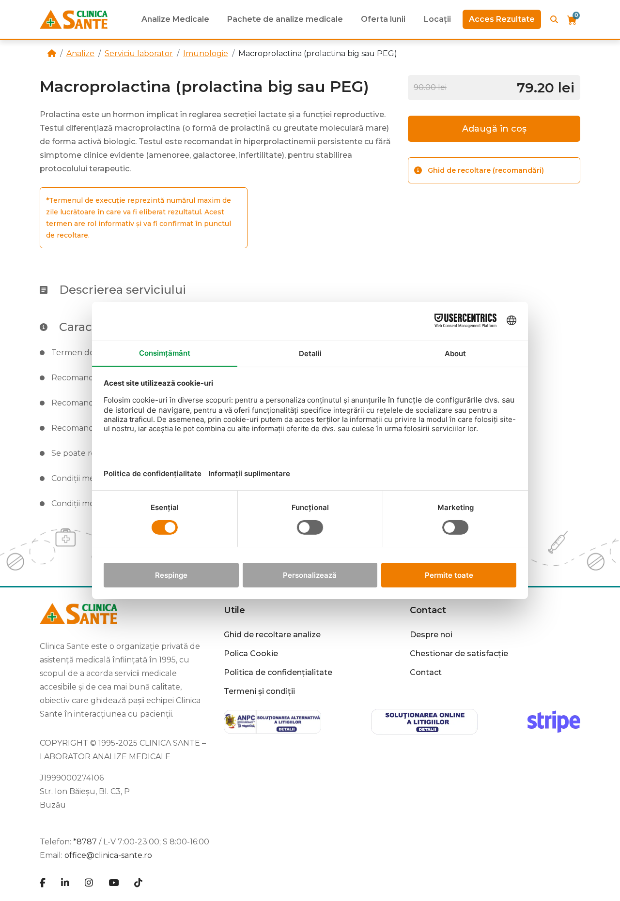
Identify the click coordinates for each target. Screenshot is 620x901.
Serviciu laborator (139, 53)
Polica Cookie (251, 653)
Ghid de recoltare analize (272, 634)
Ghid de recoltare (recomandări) (486, 170)
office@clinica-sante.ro (108, 855)
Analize (80, 53)
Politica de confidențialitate (278, 672)
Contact (426, 672)
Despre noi (431, 634)
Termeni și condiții (259, 691)
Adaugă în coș (494, 128)
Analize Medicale (175, 19)
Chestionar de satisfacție (459, 653)
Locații (437, 19)
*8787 (85, 841)
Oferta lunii (383, 19)
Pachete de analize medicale (285, 19)
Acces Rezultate (502, 19)
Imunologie (205, 53)
